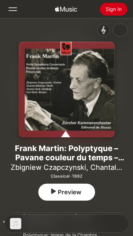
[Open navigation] (13, 9)
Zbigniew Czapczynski (48, 167)
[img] (66, 9)
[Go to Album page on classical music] (103, 30)
